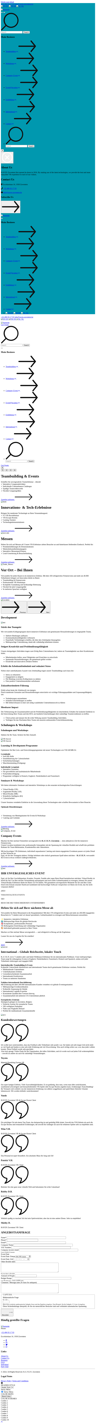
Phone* (4, 1240)
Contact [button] (9, 124)
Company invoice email (9, 1250)
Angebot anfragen (8, 500)
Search (26, 32)
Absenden (5, 1315)
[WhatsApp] (50, 1347)
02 (6, 470)
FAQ (3, 1362)
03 (10, 470)
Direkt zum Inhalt (7, 2)
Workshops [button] (10, 63)
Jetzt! (3, 945)
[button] (9, 30)
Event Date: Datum (8, 1256)
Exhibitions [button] (10, 100)
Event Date (5, 1254)
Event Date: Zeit (7, 1259)
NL (22, 6)
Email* (3, 1243)
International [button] (10, 112)
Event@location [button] (12, 88)
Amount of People (8, 1276)
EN (7, 6)
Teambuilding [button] (11, 51)
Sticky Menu (8, 1392)
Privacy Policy (6, 1381)
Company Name (7, 1245)
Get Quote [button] (5, 325)
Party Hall (4, 1367)
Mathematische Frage (11, 1297)
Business (4, 1360)
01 (3, 470)
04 (14, 470)
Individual (4, 1365)
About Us (4, 1356)
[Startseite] (5, 10)
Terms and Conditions (20, 1381)
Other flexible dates (8, 1262)
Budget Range (6, 1278)
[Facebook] (50, 1340)
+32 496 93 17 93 (7, 4)
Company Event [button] (12, 76)
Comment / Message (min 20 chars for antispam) (19, 1282)
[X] (50, 1345)
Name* (3, 1238)
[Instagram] (50, 1343)
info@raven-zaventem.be (24, 4)
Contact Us (5, 1358)
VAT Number (6, 1247)
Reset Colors (6, 1396)
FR (14, 6)
